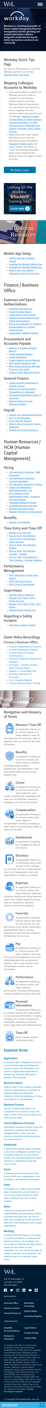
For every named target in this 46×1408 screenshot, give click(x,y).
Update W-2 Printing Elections (23, 430)
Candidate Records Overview (23, 505)
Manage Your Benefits (19, 522)
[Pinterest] (36, 1291)
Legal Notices (30, 1328)
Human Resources (12, 1313)
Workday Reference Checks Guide (25, 511)
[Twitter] (11, 1291)
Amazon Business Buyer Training (24, 683)
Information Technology (29, 1304)
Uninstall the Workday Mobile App (25, 267)
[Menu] (40, 4)
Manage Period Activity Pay (22, 610)
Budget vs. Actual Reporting (22, 671)
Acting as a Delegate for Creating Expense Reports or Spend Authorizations (25, 327)
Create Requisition (18, 357)
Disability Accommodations (12, 1329)
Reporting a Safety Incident (22, 625)
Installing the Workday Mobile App (25, 264)
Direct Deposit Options (20, 421)
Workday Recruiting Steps (21, 508)
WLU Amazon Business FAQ (22, 363)
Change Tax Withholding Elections (25, 415)
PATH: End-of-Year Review (22, 584)
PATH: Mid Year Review (20, 581)
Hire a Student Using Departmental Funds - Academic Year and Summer (24, 496)
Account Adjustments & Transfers (25, 646)
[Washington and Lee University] (8, 4)
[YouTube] (30, 1291)
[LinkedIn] (23, 1291)
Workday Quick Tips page (16, 75)
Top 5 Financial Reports (20, 680)
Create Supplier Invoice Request (24, 360)
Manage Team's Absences (21, 595)
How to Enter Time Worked (22, 536)
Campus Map (30, 1338)
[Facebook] (5, 1291)
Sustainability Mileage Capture (23, 333)
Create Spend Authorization (22, 315)
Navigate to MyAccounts (21, 144)
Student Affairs (30, 1311)
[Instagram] (17, 1291)
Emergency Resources (9, 1337)
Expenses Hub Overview (20, 308)
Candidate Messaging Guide (22, 502)
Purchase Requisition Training (23, 649)
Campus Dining (31, 1333)
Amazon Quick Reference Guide (24, 372)
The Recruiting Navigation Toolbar (25, 484)
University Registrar (33, 1316)
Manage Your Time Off (20, 533)
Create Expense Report (20, 312)
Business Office (11, 1303)
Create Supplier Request (20, 354)
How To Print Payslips (19, 418)
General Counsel (11, 1308)
